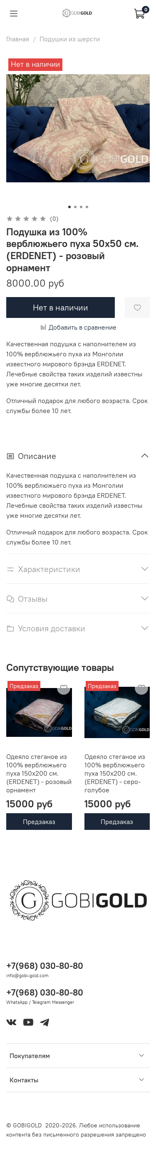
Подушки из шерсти (70, 39)
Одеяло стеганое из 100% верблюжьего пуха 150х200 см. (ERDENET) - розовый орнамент (39, 773)
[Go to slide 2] (75, 207)
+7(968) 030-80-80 (44, 965)
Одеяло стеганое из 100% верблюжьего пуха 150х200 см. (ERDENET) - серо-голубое (114, 773)
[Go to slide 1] (69, 207)
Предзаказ (39, 821)
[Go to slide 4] (87, 207)
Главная (17, 39)
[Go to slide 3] (81, 207)
